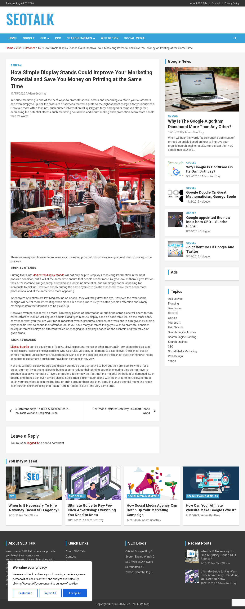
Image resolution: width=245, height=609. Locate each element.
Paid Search (175, 327)
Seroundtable (133, 567)
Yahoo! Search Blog (137, 572)
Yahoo (172, 361)
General (16, 65)
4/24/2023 (133, 520)
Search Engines (79, 38)
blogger (206, 201)
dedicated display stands (48, 275)
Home (13, 38)
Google (29, 38)
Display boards (20, 346)
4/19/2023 (192, 515)
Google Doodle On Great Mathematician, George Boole (211, 194)
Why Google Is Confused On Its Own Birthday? (209, 169)
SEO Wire (131, 561)
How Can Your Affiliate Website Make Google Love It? (211, 507)
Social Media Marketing (182, 351)
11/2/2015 (192, 201)
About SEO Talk (198, 3)
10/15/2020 (18, 93)
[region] (50, 581)
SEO (43, 38)
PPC (58, 38)
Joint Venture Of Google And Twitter (210, 249)
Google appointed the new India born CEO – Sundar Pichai (208, 222)
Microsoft (174, 322)
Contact (216, 3)
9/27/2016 (192, 176)
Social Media (134, 38)
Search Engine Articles (182, 332)
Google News (179, 61)
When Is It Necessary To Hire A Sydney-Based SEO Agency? (34, 507)
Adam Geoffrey (36, 93)
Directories (175, 308)
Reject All (50, 593)
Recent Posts (200, 543)
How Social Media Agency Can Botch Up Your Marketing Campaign (152, 510)
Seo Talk (131, 604)
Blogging (173, 303)
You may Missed (22, 461)
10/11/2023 (75, 520)
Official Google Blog (137, 551)
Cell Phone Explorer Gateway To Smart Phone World (121, 411)
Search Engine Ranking (182, 337)
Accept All (75, 593)
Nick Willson (31, 515)
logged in (33, 443)
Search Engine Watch (138, 556)
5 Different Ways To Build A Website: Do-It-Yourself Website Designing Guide (42, 411)
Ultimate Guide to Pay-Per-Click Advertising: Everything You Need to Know (92, 510)
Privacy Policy (232, 3)
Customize (25, 593)
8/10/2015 (192, 231)
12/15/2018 (175, 132)
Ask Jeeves (175, 298)
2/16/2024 (15, 515)
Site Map (144, 604)
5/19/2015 (192, 256)
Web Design (109, 38)
